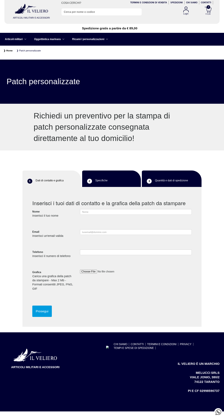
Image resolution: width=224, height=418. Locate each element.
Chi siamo (191, 2)
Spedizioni (176, 2)
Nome (45, 213)
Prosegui (42, 311)
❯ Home (8, 50)
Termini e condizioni (161, 344)
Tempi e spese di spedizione (134, 348)
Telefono (51, 254)
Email (47, 233)
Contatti (206, 2)
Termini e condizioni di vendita (148, 2)
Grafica (52, 280)
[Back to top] (218, 402)
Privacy (186, 344)
